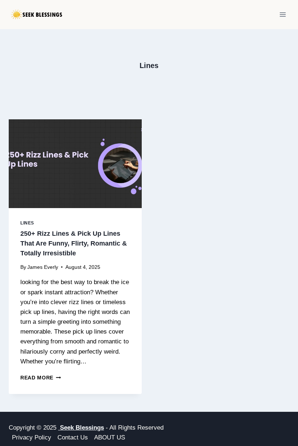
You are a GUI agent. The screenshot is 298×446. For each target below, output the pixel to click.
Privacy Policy (31, 437)
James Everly (42, 267)
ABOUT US (109, 437)
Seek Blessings (81, 427)
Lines (27, 223)
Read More (40, 378)
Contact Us (72, 437)
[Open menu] (282, 14)
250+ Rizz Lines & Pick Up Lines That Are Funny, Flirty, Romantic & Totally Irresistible (73, 243)
